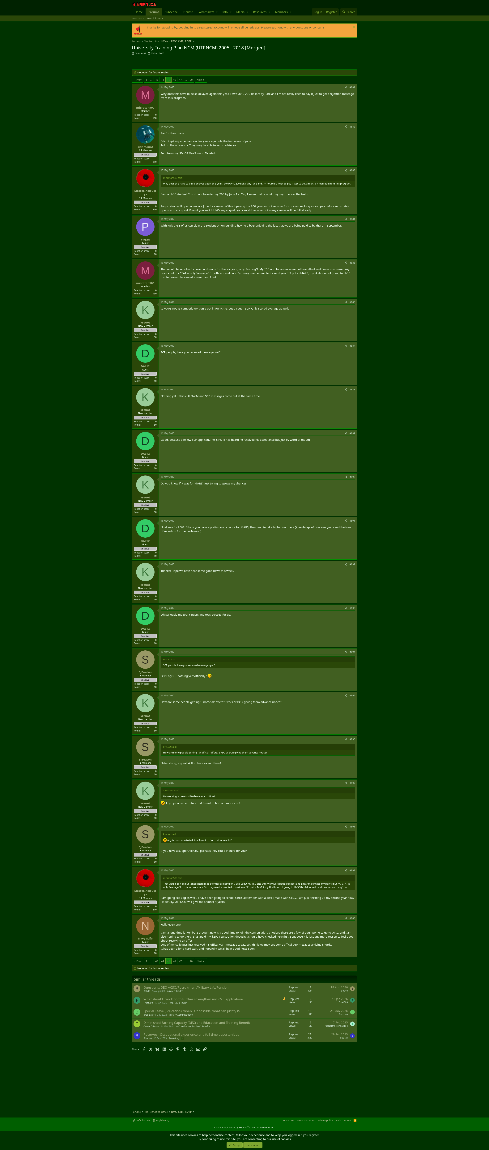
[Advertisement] (176, 62)
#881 (352, 87)
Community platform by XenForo (244, 1127)
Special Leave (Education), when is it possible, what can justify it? (191, 1011)
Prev (139, 79)
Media (240, 12)
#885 (352, 262)
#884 (352, 219)
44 (162, 79)
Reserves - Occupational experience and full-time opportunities (191, 1034)
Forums (153, 12)
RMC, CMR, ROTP (178, 1003)
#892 (352, 564)
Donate (188, 12)
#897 (352, 783)
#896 (352, 739)
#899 (352, 870)
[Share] (345, 87)
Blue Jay (147, 1038)
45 (168, 79)
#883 (352, 170)
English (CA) (162, 1120)
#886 (352, 302)
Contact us (288, 1120)
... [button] (151, 79)
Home (139, 12)
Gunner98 (140, 53)
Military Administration (181, 1014)
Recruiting (173, 1038)
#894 (352, 651)
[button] (216, 11)
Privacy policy (325, 1120)
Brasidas (148, 1014)
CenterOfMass (151, 1026)
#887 (352, 345)
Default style (142, 1120)
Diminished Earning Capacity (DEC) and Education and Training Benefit (196, 1022)
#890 (352, 477)
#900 (352, 918)
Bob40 (146, 991)
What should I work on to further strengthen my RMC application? (193, 999)
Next (199, 79)
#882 (352, 126)
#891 (352, 520)
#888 (352, 389)
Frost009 (148, 1003)
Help (338, 1120)
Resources (259, 12)
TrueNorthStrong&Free (335, 1025)
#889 (352, 433)
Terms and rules (306, 1120)
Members (281, 12)
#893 (352, 608)
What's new (206, 12)
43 (156, 79)
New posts (138, 18)
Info (225, 12)
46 (174, 79)
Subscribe (171, 12)
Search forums (155, 18)
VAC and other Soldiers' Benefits (193, 1026)
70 (191, 79)
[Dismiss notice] (353, 27)
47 (180, 79)
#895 (352, 695)
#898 (352, 826)
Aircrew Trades (175, 991)
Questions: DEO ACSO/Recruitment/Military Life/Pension (186, 987)
